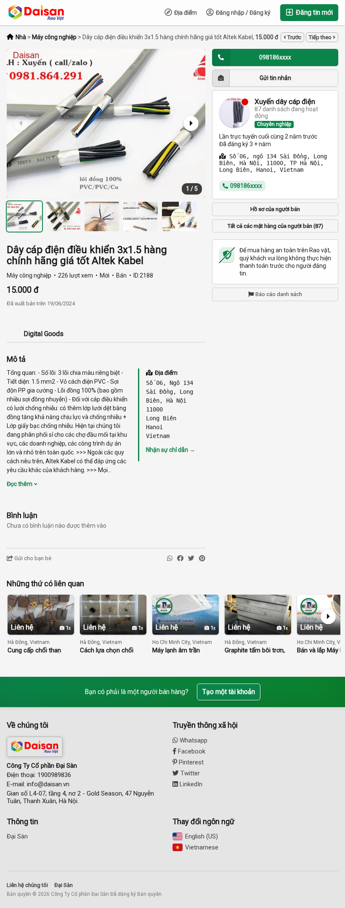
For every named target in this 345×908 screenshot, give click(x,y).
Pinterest (190, 762)
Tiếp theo (321, 37)
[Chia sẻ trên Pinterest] (202, 558)
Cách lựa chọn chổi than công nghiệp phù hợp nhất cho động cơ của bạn (110, 650)
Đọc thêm (20, 484)
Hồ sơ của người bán (275, 209)
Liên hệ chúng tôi (27, 885)
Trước (293, 37)
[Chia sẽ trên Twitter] (191, 558)
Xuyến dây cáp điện (285, 102)
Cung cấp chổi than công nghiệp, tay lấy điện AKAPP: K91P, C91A (35, 650)
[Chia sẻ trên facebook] (180, 558)
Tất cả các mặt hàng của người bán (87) (275, 226)
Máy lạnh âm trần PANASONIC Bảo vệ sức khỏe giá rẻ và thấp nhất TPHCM (184, 650)
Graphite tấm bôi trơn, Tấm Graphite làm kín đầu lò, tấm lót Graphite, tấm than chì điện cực (258, 650)
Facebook (190, 751)
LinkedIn (190, 784)
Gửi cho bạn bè (32, 558)
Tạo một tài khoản (228, 692)
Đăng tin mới (313, 12)
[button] (190, 123)
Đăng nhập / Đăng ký (243, 12)
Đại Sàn (17, 836)
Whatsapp (192, 740)
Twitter (189, 773)
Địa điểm (185, 12)
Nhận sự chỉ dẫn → (170, 449)
